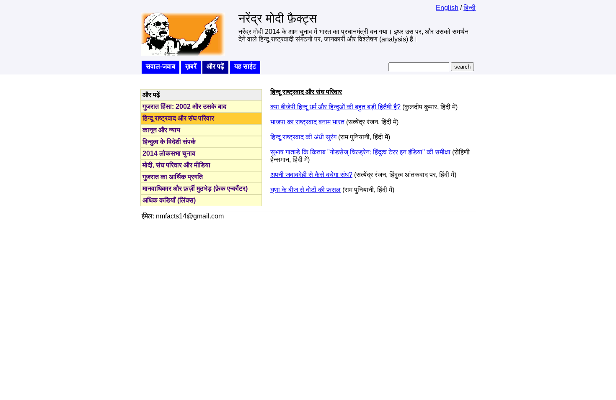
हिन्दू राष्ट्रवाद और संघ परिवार (178, 118)
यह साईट (245, 66)
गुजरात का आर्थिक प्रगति (172, 176)
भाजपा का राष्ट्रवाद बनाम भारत (307, 122)
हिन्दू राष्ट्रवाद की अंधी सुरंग (303, 137)
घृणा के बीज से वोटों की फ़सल (305, 189)
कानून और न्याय (161, 129)
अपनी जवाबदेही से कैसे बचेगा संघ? (311, 174)
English (447, 7)
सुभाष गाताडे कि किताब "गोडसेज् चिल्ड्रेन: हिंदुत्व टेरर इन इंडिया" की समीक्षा (360, 152)
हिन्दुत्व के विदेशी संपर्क (169, 141)
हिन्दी (469, 7)
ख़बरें (191, 66)
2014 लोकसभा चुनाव (168, 153)
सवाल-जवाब (160, 66)
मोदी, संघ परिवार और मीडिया (176, 165)
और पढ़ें (215, 66)
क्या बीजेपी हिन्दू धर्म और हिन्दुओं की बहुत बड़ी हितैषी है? (335, 106)
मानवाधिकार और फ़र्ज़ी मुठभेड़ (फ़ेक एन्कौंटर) (195, 188)
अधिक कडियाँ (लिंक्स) (169, 200)
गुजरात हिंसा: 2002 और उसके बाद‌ (184, 106)
